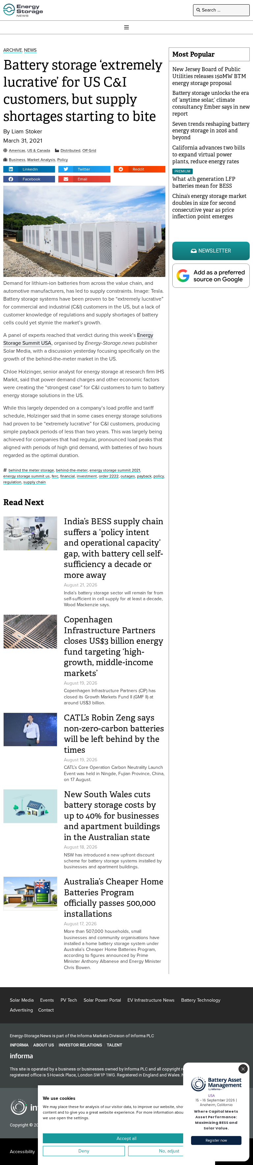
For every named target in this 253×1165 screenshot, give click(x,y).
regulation (12, 482)
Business (17, 160)
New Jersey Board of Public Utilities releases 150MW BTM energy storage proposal (209, 76)
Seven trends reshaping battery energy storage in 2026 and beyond (210, 131)
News (30, 50)
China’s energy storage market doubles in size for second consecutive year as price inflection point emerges (209, 206)
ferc (55, 476)
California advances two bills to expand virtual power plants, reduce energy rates (208, 154)
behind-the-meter (72, 470)
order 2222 (109, 476)
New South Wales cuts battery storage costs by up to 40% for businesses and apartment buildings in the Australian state (112, 815)
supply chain (34, 482)
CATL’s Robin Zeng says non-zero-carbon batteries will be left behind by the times (114, 734)
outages (128, 476)
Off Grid (89, 151)
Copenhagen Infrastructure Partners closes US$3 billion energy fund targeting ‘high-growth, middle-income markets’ (113, 646)
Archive (12, 50)
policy (159, 476)
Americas (17, 151)
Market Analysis (41, 160)
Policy (62, 160)
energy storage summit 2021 (115, 470)
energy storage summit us (26, 476)
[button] (29, 169)
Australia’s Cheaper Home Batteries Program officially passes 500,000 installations (113, 898)
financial (67, 476)
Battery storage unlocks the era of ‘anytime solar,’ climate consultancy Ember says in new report (211, 103)
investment (87, 476)
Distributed (70, 151)
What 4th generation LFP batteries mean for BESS (203, 182)
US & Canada (38, 151)
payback (144, 476)
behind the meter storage (31, 470)
